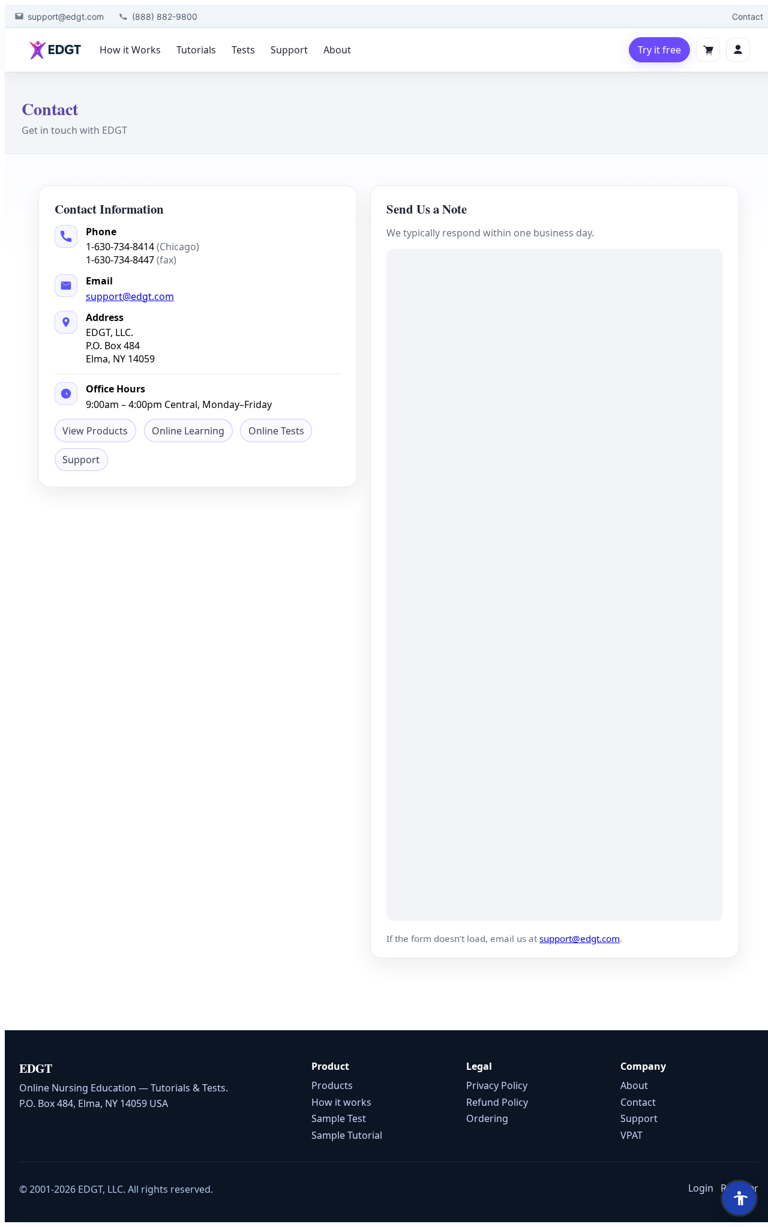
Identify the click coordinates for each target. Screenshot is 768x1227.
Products (332, 1085)
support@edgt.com (66, 16)
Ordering (487, 1118)
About (337, 49)
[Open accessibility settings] (739, 1198)
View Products (95, 430)
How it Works (130, 49)
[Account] (738, 50)
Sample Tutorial (346, 1135)
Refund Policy (497, 1102)
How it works (341, 1102)
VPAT (631, 1135)
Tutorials (196, 49)
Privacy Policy (496, 1085)
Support (289, 49)
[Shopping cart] (708, 50)
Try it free (659, 49)
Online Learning (188, 430)
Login (700, 1188)
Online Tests (276, 430)
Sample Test (338, 1118)
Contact (747, 16)
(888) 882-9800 (164, 16)
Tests (243, 49)
